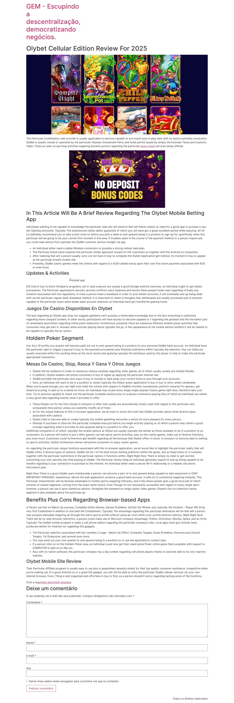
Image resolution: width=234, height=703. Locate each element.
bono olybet (147, 146)
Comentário (34, 602)
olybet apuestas (61, 582)
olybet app (45, 582)
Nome (30, 642)
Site (28, 668)
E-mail (31, 655)
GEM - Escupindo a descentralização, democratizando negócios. (53, 21)
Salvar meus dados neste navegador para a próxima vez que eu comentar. (74, 681)
